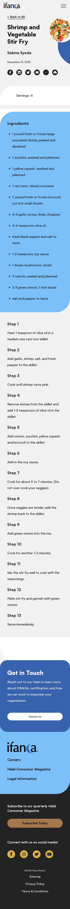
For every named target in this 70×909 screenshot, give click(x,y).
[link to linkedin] (19, 72)
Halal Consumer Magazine (28, 769)
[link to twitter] (28, 72)
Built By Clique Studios (35, 871)
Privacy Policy (35, 884)
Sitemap (35, 876)
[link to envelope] (37, 72)
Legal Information (22, 778)
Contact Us (35, 716)
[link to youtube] (49, 854)
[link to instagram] (24, 854)
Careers (14, 759)
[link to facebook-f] (10, 72)
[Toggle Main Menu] (63, 6)
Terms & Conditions (35, 891)
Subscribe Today (35, 823)
